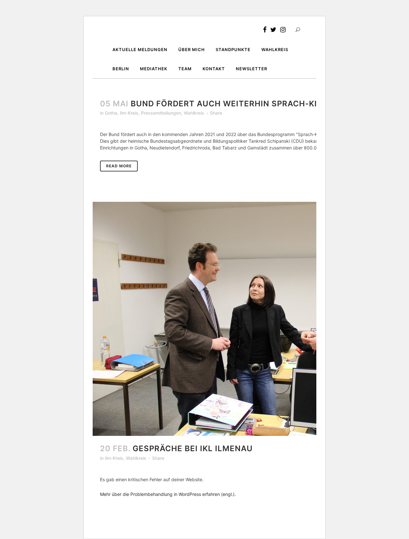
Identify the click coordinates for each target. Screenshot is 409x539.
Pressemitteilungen (161, 113)
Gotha (111, 113)
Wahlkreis (194, 113)
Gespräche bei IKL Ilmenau (193, 448)
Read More (119, 165)
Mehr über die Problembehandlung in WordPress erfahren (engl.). (168, 494)
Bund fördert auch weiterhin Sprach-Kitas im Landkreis (262, 103)
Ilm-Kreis (129, 113)
